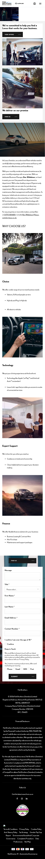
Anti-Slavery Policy (10, 832)
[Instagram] (22, 798)
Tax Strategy (23, 832)
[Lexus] (19, 4)
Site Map (27, 842)
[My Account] (34, 3)
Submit (14, 676)
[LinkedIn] (26, 798)
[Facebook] (17, 798)
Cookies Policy (36, 829)
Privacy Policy (24, 829)
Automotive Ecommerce (28, 854)
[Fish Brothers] (7, 3)
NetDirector (12, 854)
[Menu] (40, 3)
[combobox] (22, 589)
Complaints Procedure (25, 838)
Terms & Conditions (11, 829)
